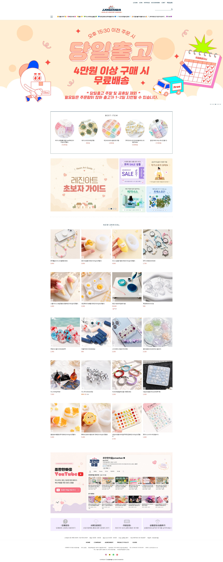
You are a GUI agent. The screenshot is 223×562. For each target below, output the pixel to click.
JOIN (140, 2)
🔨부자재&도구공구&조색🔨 (156, 16)
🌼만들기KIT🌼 (61, 16)
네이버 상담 (184, 13)
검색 (171, 9)
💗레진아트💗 (71, 16)
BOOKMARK (155, 2)
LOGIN (135, 2)
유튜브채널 (184, 17)
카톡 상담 (184, 10)
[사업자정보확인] (124, 547)
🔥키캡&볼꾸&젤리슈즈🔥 (139, 16)
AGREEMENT (109, 542)
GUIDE (135, 542)
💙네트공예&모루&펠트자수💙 (107, 16)
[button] (210, 104)
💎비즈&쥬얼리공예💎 (124, 16)
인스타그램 (184, 15)
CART (163, 2)
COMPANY (97, 542)
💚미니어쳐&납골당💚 (90, 16)
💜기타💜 (169, 16)
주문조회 (169, 2)
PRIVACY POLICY (123, 542)
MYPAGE (147, 2)
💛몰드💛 (80, 16)
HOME (88, 542)
